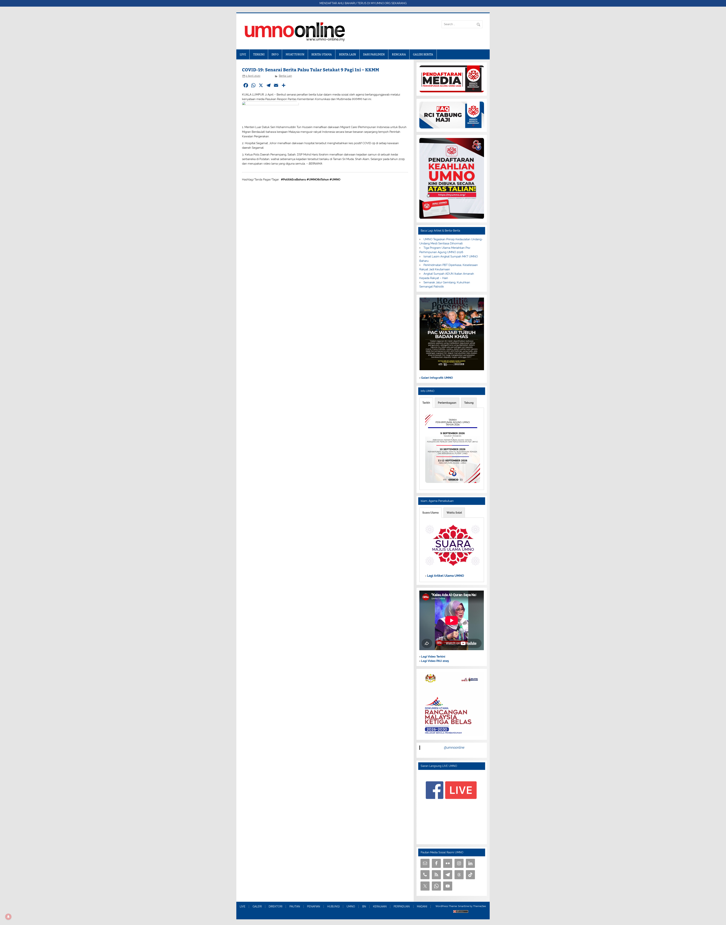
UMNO (351, 906)
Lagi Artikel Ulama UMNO (445, 576)
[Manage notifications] (8, 917)
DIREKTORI (275, 906)
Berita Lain (285, 75)
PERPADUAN (402, 906)
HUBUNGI (333, 906)
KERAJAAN (380, 906)
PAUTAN (294, 906)
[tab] (426, 403)
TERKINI (258, 54)
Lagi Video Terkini (432, 656)
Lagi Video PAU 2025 (434, 661)
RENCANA (399, 54)
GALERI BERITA (423, 54)
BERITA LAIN (347, 54)
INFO (274, 54)
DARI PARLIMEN (374, 54)
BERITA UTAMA (321, 54)
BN (364, 906)
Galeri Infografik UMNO (436, 377)
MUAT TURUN (295, 54)
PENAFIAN (313, 906)
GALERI (257, 906)
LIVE (243, 54)
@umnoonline (454, 747)
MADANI (422, 906)
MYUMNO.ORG (381, 3)
